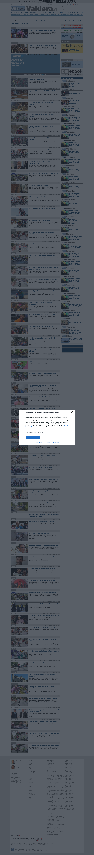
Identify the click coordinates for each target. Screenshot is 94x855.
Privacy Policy (55, 442)
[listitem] (47, 432)
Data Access (47, 442)
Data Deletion (39, 442)
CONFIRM (33, 437)
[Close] (72, 412)
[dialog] (47, 427)
